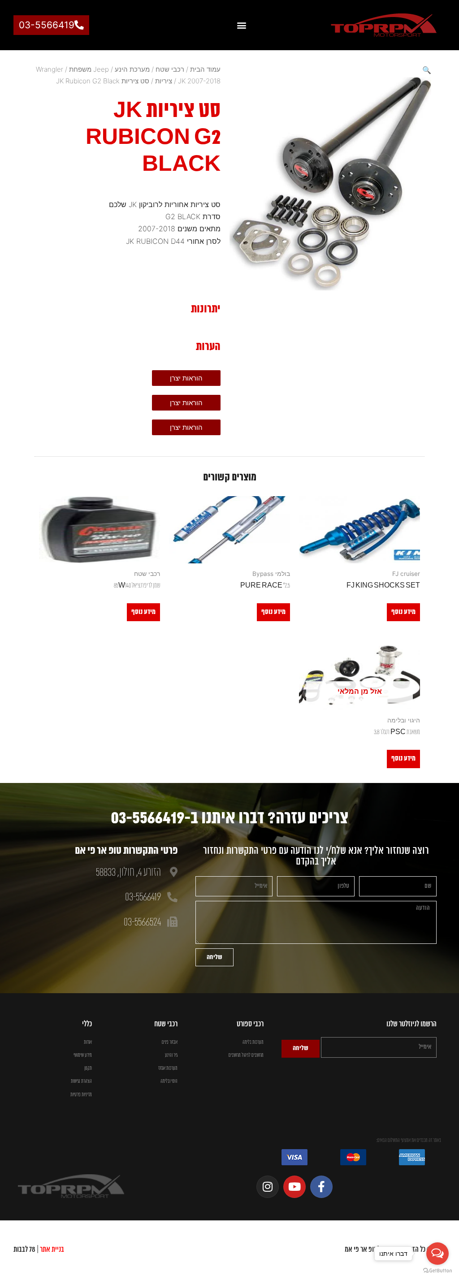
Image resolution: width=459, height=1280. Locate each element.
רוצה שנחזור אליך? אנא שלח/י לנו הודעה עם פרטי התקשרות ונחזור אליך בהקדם (316, 856)
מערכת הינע (132, 69)
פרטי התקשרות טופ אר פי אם (126, 851)
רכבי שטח (170, 69)
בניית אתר (52, 1249)
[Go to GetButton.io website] (437, 1271)
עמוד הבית (205, 69)
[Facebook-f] (321, 1187)
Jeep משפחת (89, 69)
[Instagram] (267, 1187)
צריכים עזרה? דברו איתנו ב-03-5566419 (229, 818)
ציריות (163, 81)
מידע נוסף (403, 612)
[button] (241, 25)
